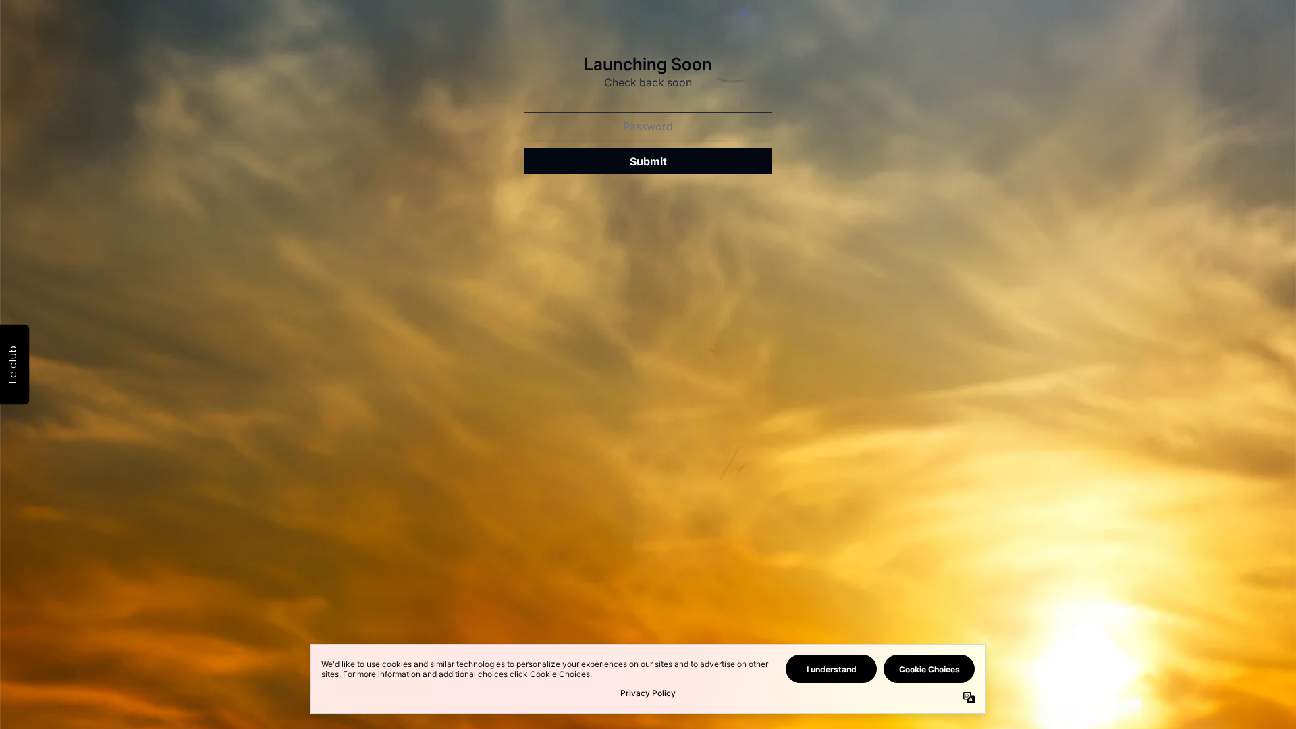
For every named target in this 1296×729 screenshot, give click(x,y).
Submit (648, 161)
